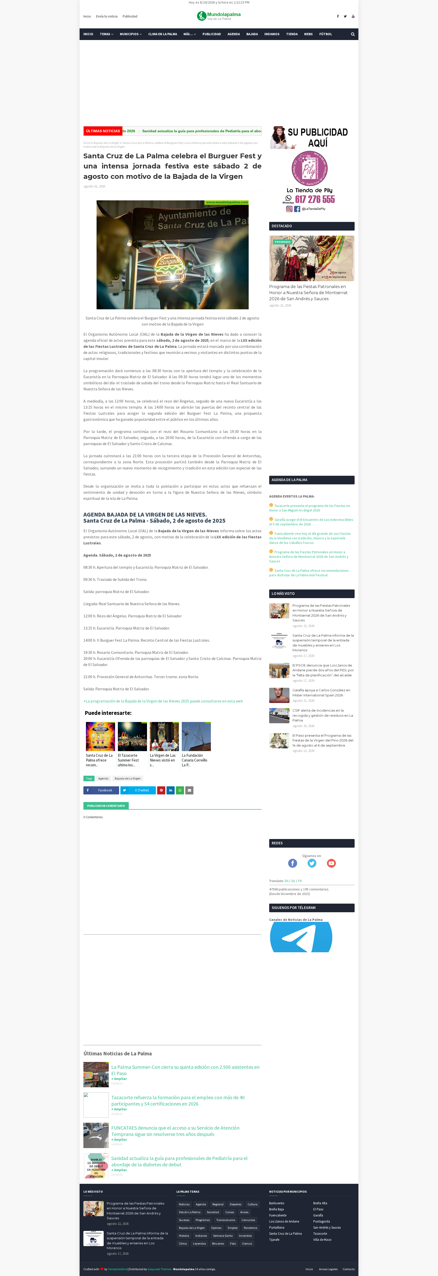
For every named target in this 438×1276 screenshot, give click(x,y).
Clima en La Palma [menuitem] (162, 34)
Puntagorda (321, 1221)
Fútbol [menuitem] (325, 34)
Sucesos (184, 1220)
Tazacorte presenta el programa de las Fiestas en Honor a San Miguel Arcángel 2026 (309, 507)
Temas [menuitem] (105, 34)
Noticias (184, 1204)
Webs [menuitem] (308, 34)
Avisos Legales (328, 1269)
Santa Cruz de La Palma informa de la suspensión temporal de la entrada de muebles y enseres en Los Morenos (323, 642)
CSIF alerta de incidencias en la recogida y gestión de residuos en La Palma (323, 715)
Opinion (216, 1228)
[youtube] (353, 16)
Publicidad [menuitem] (212, 34)
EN (286, 881)
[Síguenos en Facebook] (292, 866)
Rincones (218, 1243)
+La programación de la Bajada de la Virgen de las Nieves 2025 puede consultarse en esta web (163, 700)
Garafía (318, 1215)
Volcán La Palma (189, 1212)
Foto (233, 1243)
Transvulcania (225, 1220)
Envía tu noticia (107, 16)
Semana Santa (223, 1235)
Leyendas (199, 1243)
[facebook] (338, 16)
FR (300, 881)
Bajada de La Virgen (106, 143)
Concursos (248, 1220)
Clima (183, 1243)
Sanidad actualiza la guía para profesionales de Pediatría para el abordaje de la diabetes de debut (201, 131)
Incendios (245, 1235)
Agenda (103, 778)
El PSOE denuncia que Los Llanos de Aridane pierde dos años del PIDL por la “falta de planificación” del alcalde (323, 670)
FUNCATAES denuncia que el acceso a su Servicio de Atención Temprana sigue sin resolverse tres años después (175, 1131)
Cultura (253, 1204)
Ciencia (247, 1243)
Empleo (233, 1228)
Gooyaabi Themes (159, 1269)
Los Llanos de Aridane (284, 1221)
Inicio (87, 16)
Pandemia (250, 1228)
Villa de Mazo (322, 1239)
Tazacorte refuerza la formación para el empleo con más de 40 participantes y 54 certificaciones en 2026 (178, 1100)
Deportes (235, 1204)
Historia (184, 1235)
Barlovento (276, 1203)
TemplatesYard (117, 1269)
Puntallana (276, 1227)
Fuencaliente (277, 1215)
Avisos (244, 1212)
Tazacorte (320, 1233)
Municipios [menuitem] (129, 34)
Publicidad (130, 16)
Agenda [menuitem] (234, 34)
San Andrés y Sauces (327, 1227)
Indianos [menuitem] (272, 34)
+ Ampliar (119, 1078)
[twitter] (345, 16)
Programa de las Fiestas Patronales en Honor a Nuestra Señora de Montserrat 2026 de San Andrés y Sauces (308, 292)
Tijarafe (274, 1239)
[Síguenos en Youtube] (331, 866)
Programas (203, 1220)
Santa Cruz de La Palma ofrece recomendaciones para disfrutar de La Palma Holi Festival (309, 572)
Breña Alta (320, 1203)
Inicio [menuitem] (88, 34)
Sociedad (213, 1212)
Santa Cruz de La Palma (285, 1233)
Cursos (229, 1212)
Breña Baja (276, 1209)
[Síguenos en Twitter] (311, 866)
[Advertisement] (219, 83)
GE (293, 881)
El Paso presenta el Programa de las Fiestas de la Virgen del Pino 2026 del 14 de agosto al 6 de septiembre (323, 740)
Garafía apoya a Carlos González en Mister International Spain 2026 (321, 692)
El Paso (318, 1209)
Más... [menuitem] (188, 34)
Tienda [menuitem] (292, 34)
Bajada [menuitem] (252, 34)
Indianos (201, 1235)
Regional (218, 1204)
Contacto (349, 1269)
